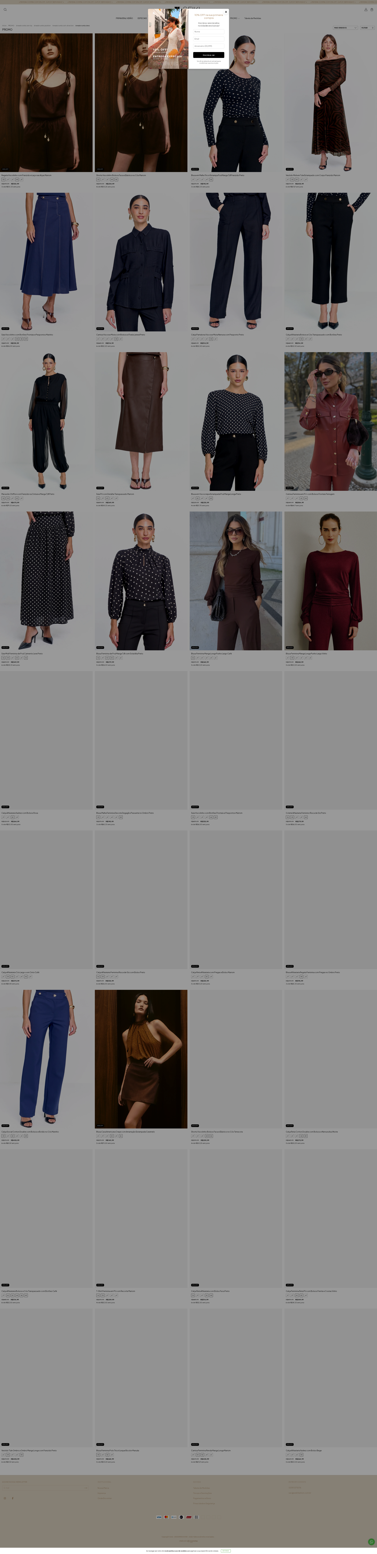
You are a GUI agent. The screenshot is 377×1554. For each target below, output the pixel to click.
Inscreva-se (209, 55)
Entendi (226, 1551)
